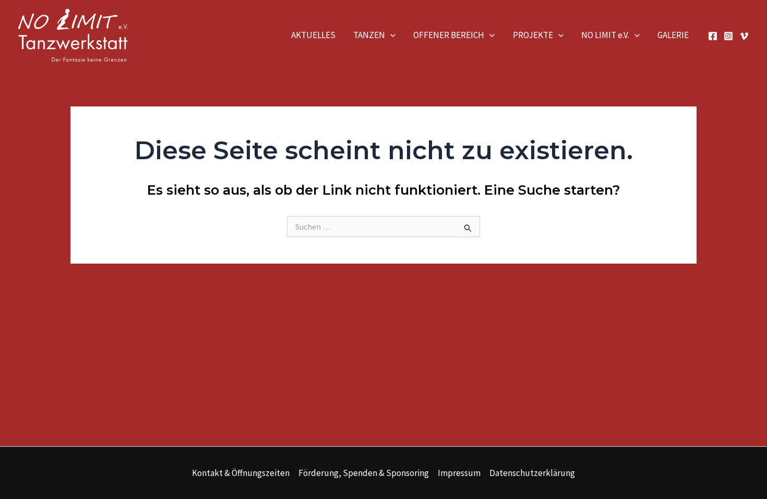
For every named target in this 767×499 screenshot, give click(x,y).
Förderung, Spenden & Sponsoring (363, 473)
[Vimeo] (744, 36)
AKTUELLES (313, 35)
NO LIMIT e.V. (605, 35)
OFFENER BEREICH (448, 35)
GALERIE (673, 35)
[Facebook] (712, 36)
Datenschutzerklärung (532, 473)
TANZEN (369, 35)
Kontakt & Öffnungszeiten (241, 473)
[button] (390, 35)
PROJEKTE (533, 35)
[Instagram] (728, 36)
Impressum (459, 473)
